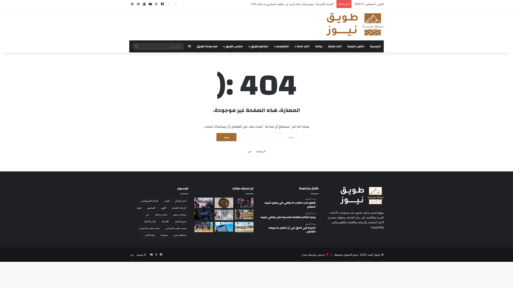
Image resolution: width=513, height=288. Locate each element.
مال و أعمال (150, 221)
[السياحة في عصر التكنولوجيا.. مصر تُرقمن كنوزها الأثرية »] (244, 227)
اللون (163, 207)
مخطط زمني (179, 234)
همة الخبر (150, 234)
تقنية (139, 207)
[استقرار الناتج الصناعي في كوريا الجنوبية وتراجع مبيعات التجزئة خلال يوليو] (224, 215)
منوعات (164, 234)
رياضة (318, 46)
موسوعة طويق (207, 46)
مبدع (304, 254)
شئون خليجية (355, 46)
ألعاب (166, 200)
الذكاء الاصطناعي (149, 200)
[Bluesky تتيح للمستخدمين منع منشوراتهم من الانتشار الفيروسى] (224, 227)
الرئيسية (375, 46)
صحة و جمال (161, 214)
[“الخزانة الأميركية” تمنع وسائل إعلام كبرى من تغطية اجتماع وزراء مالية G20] (224, 203)
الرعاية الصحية (179, 207)
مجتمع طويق (259, 46)
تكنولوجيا (282, 46)
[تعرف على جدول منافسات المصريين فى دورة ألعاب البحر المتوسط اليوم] (244, 202)
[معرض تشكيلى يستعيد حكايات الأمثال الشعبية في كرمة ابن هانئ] (244, 214)
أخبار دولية (335, 46)
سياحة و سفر (179, 214)
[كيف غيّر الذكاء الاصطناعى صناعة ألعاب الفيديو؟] (203, 214)
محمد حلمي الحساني (149, 228)
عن (249, 151)
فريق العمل (180, 221)
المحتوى (151, 207)
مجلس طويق (234, 46)
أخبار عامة (303, 46)
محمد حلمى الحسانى (175, 228)
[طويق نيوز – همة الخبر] (355, 24)
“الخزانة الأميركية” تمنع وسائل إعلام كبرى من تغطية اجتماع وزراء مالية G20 (292, 4)
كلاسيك (165, 221)
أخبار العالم (180, 200)
